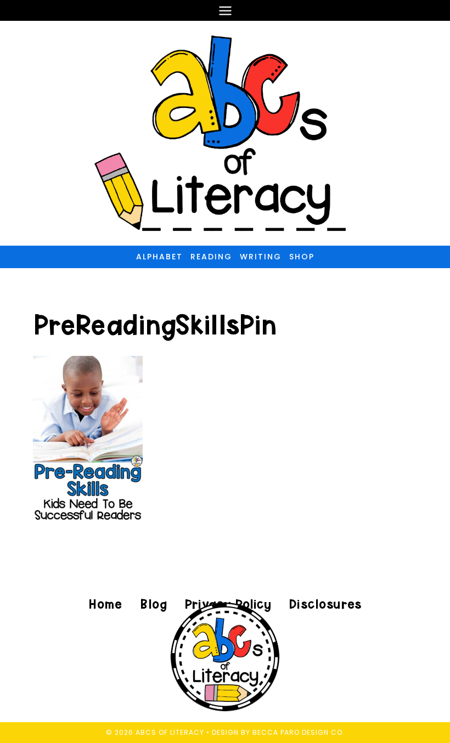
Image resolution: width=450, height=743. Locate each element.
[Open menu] (225, 10)
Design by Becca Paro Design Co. (278, 732)
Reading (211, 256)
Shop (301, 256)
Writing (261, 256)
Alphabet (159, 256)
